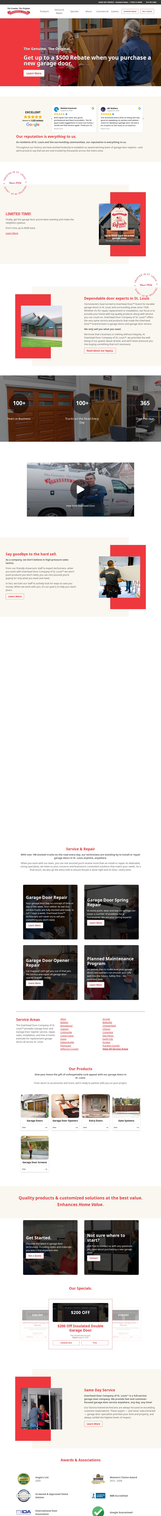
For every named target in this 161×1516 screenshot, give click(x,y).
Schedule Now (29, 1334)
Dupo (63, 1039)
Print (95, 1347)
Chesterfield (109, 1025)
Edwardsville (67, 1042)
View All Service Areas (115, 1048)
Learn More (34, 73)
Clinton (106, 1029)
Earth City (108, 1039)
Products (44, 11)
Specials (74, 11)
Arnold (106, 1019)
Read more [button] (58, 129)
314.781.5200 (151, 2)
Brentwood (66, 1025)
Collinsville (66, 1032)
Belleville (107, 1022)
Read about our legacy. (100, 350)
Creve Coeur (67, 1035)
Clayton (64, 1029)
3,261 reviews (37, 120)
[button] (143, 118)
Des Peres (108, 1035)
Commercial (102, 11)
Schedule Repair (130, 11)
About (89, 11)
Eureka (106, 1042)
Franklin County (111, 1045)
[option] (37, 1324)
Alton (63, 1019)
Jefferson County (69, 1048)
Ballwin (64, 1022)
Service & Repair (59, 11)
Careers (115, 11)
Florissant (65, 1045)
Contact (94, 1258)
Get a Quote (147, 11)
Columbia (108, 1032)
